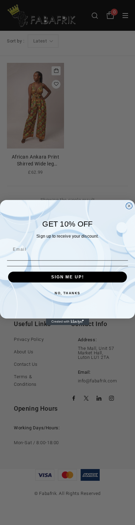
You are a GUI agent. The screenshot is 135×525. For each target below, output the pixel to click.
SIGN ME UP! (67, 277)
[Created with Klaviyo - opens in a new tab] (67, 321)
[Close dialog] (129, 206)
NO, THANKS (67, 293)
